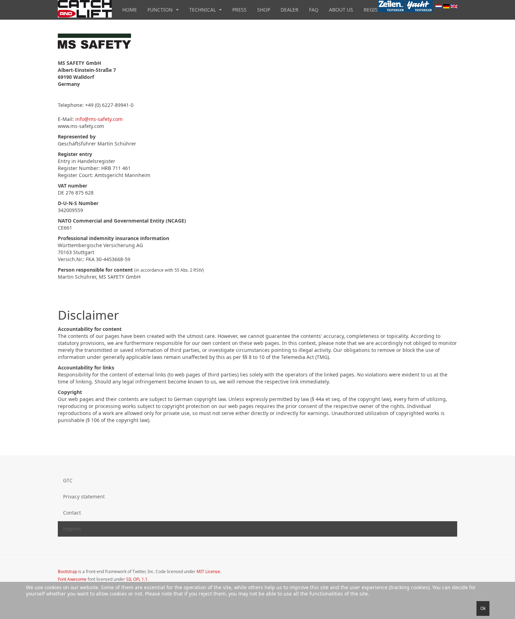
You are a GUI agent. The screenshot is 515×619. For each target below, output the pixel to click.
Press (239, 9)
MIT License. (209, 571)
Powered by (425, 577)
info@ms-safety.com (99, 119)
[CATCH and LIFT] (85, 9)
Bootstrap (67, 571)
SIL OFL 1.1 (136, 579)
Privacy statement (84, 496)
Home (129, 9)
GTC (68, 480)
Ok (483, 608)
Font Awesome (72, 579)
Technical (203, 9)
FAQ (313, 9)
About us (341, 9)
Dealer (289, 9)
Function (160, 9)
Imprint (72, 528)
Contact (72, 512)
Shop (263, 9)
